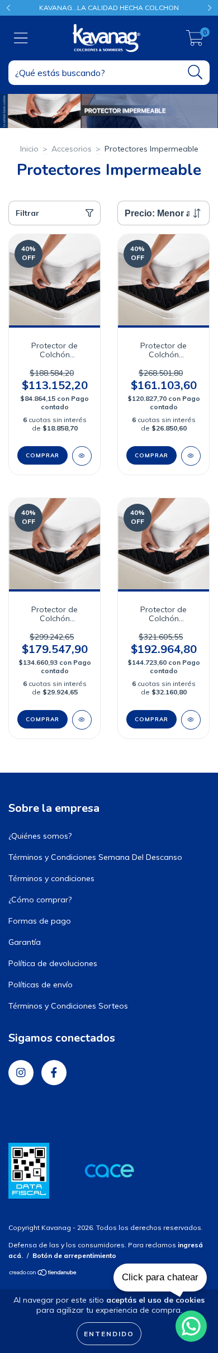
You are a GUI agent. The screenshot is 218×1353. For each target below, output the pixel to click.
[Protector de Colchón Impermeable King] (191, 720)
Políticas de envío (40, 985)
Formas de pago (39, 921)
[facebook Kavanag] (54, 1072)
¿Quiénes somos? (40, 836)
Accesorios (71, 149)
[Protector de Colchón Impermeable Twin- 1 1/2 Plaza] (82, 456)
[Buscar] (195, 72)
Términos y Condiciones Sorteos (68, 1006)
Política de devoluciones (52, 963)
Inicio (29, 149)
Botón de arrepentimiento (74, 1255)
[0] (195, 41)
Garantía (24, 942)
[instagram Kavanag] (21, 1072)
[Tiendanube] (43, 1274)
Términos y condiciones (51, 878)
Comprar (42, 455)
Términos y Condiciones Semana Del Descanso (95, 857)
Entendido (109, 1334)
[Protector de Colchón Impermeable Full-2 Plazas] (191, 456)
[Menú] (21, 38)
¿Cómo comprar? (40, 900)
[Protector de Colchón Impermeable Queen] (82, 720)
